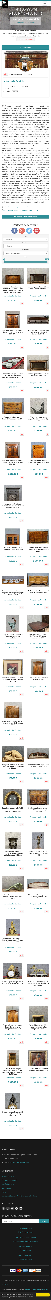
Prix (25, 257)
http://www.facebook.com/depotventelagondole (20, 210)
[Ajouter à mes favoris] (38, 463)
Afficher (15, 92)
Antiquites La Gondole (13, 81)
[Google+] (22, 231)
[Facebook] (14, 231)
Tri (25, 236)
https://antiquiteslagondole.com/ (16, 207)
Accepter (42, 1295)
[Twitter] (29, 231)
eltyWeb (5, 1284)
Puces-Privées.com (32, 1289)
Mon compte (6, 1188)
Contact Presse (25, 1250)
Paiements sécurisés (25, 1255)
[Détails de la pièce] (33, 463)
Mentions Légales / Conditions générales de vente (20, 1196)
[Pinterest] (36, 231)
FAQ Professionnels (25, 1232)
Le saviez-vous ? (25, 1246)
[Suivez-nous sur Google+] (8, 1208)
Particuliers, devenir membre (25, 1237)
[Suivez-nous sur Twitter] (12, 1208)
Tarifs (4, 1192)
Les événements (8, 1184)
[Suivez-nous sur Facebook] (4, 1208)
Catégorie (25, 250)
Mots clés (25, 242)
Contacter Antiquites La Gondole (26, 217)
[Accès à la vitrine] (43, 463)
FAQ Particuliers (25, 1228)
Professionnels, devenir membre (25, 1241)
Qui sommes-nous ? (9, 1180)
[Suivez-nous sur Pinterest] (16, 1208)
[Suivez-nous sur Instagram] (21, 1208)
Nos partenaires (8, 1176)
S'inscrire (44, 1221)
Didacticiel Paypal (25, 1259)
